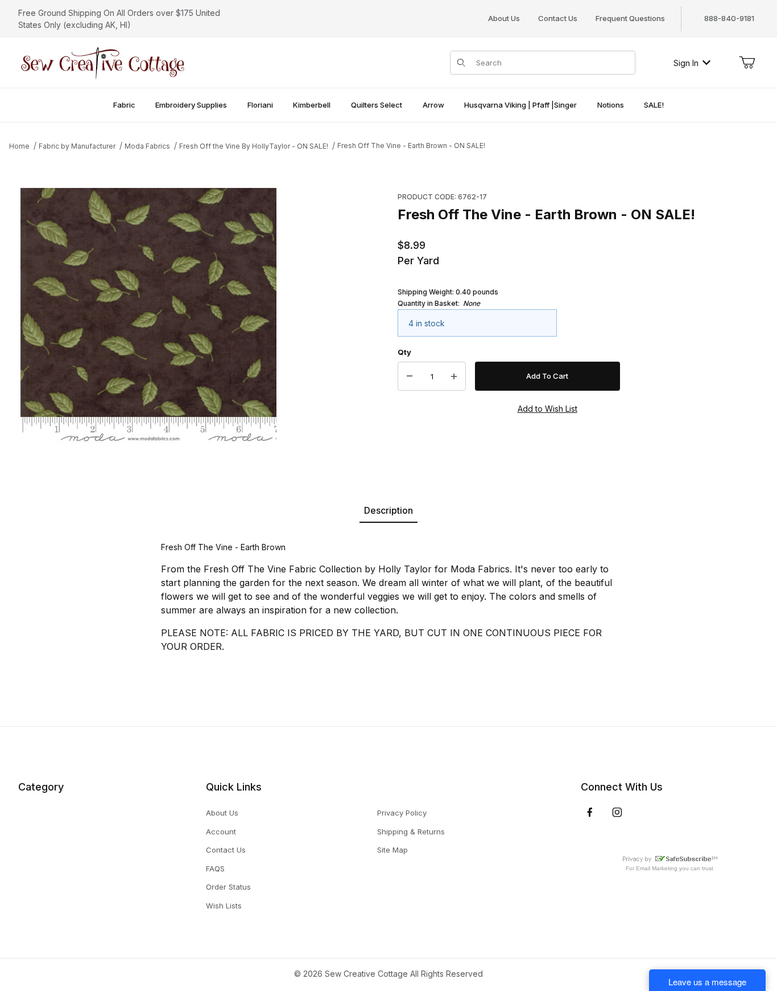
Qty (404, 352)
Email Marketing (656, 868)
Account (221, 831)
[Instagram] (617, 812)
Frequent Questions (630, 18)
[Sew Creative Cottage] (103, 62)
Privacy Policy (402, 812)
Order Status (228, 886)
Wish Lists (224, 905)
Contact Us (557, 18)
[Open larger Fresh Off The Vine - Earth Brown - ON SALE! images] (148, 316)
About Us (504, 18)
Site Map (392, 849)
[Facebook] (590, 812)
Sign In (686, 63)
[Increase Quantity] (454, 376)
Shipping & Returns (411, 831)
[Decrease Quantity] (409, 376)
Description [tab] (388, 510)
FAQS (215, 868)
